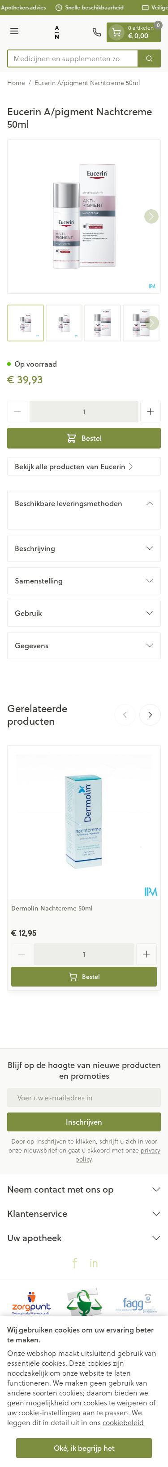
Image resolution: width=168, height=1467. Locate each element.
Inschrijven (84, 1122)
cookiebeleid (123, 1422)
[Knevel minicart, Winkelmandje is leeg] (116, 32)
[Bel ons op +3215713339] (96, 32)
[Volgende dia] (150, 715)
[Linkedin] (93, 1263)
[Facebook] (75, 1263)
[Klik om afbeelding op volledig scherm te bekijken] (84, 216)
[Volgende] (151, 216)
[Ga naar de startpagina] (57, 32)
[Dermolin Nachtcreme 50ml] (84, 822)
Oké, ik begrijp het (84, 1448)
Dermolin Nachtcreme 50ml (52, 908)
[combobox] (72, 58)
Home (16, 82)
